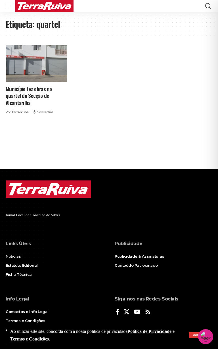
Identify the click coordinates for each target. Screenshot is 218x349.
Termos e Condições (29, 339)
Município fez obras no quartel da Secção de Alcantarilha (29, 95)
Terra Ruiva (20, 112)
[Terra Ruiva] (44, 6)
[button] (10, 6)
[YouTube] (137, 312)
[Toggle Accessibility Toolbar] (206, 337)
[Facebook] (117, 312)
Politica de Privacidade (149, 331)
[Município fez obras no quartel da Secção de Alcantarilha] (36, 63)
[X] (126, 312)
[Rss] (148, 312)
